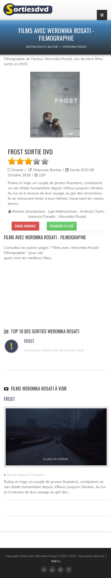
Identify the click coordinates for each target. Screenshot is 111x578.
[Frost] (56, 439)
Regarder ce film (61, 226)
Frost (29, 341)
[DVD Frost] (55, 105)
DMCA (55, 561)
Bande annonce (25, 226)
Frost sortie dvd (30, 151)
